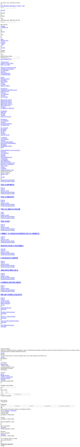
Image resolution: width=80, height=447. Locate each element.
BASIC (2, 77)
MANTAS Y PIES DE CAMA (8, 67)
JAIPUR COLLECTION (7, 63)
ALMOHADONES (6, 74)
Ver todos (3, 71)
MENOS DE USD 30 (6, 99)
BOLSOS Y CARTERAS (7, 164)
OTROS (3, 83)
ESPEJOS (3, 156)
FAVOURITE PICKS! (6, 123)
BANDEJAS (4, 119)
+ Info (23, 5)
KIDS (2, 147)
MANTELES (4, 88)
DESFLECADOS (5, 78)
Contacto (19, 5)
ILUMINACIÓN (5, 125)
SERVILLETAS (5, 91)
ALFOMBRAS (4, 160)
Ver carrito (3, 427)
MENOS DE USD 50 (6, 101)
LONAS (3, 167)
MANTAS (3, 151)
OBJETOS (3, 112)
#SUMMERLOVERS (6, 146)
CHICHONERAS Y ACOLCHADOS (10, 150)
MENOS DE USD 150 (6, 104)
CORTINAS (4, 137)
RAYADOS (4, 80)
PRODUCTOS (7, 5)
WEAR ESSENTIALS (6, 157)
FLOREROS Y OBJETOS (7, 108)
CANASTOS (4, 158)
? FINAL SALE (5, 62)
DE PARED (4, 129)
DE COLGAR (4, 128)
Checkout (3, 434)
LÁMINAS (3, 168)
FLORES (3, 114)
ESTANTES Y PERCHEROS (8, 143)
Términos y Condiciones (10, 410)
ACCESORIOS (5, 70)
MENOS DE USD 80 (6, 102)
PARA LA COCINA (6, 116)
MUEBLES (4, 144)
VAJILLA (3, 92)
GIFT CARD (4, 165)
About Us (14, 5)
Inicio (2, 5)
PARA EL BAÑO (5, 135)
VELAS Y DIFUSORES (7, 142)
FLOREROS (4, 111)
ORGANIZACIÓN (5, 161)
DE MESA (3, 130)
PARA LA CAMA (5, 64)
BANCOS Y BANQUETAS (8, 163)
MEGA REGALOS (6, 105)
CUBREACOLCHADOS (7, 69)
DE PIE (3, 132)
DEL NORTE (4, 81)
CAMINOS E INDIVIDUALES (9, 90)
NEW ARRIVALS (5, 73)
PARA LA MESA (5, 85)
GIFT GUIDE (4, 97)
